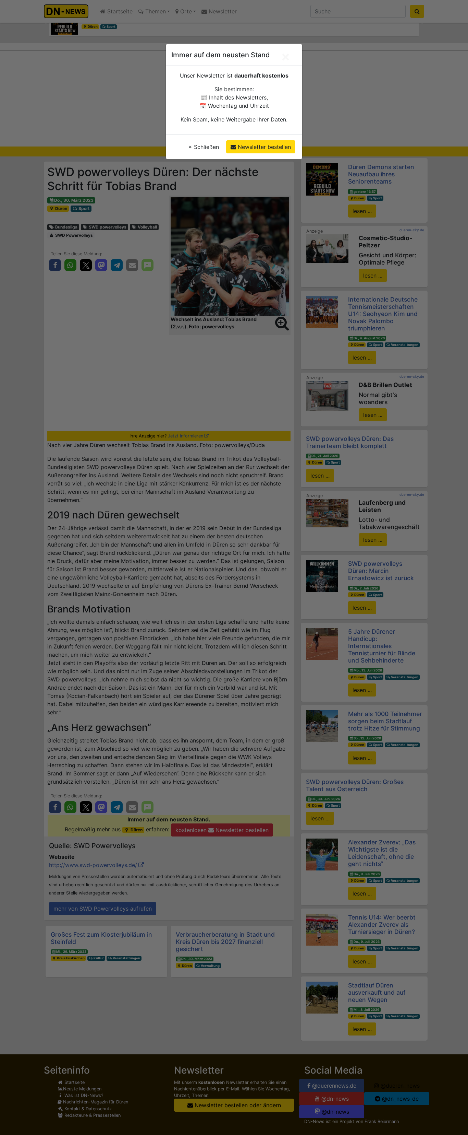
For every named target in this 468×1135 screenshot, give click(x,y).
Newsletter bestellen (263, 146)
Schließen (203, 146)
